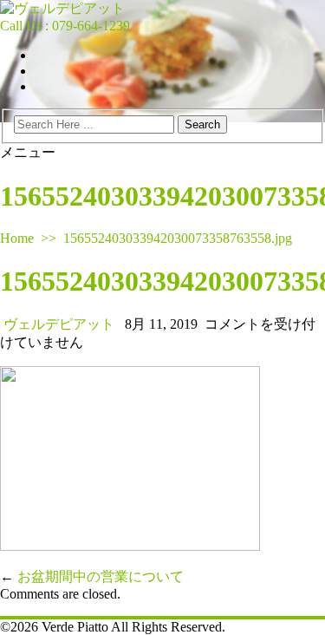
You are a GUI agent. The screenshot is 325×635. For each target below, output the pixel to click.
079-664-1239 (91, 25)
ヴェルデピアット (58, 324)
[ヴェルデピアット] (62, 8)
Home (17, 238)
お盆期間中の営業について (100, 576)
